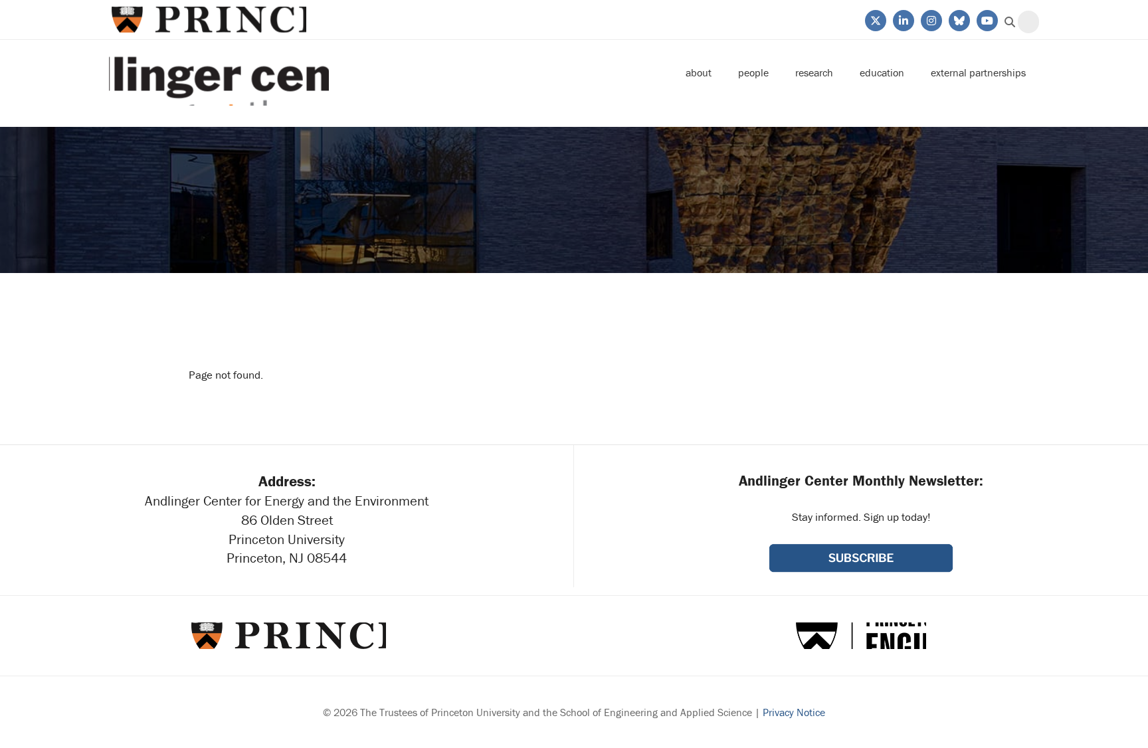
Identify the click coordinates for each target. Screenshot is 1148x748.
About (699, 72)
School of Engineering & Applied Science (861, 635)
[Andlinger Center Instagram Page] (930, 19)
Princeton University (207, 20)
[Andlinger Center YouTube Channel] (986, 19)
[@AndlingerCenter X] (874, 19)
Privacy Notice (794, 712)
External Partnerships (978, 72)
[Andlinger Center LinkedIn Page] (902, 19)
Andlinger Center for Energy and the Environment (219, 73)
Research (814, 72)
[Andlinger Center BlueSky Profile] (958, 19)
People (753, 72)
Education (882, 72)
